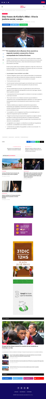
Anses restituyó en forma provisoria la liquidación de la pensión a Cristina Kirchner (11, 196)
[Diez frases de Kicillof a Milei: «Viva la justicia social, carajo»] (23, 37)
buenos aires (11, 137)
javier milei (17, 137)
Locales (16, 391)
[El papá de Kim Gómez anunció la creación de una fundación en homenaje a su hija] (23, 333)
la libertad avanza (24, 137)
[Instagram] (6, 2)
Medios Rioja (30, 394)
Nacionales (5, 13)
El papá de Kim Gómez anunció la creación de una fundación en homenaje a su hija (20, 347)
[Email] (3, 60)
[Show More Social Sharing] (29, 25)
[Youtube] (8, 2)
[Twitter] (3, 57)
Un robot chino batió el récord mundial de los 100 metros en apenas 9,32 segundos (27, 360)
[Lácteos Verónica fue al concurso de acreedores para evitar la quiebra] (12, 164)
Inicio (3, 10)
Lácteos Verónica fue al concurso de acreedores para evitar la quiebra (10, 174)
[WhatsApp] (3, 63)
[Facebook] (2, 2)
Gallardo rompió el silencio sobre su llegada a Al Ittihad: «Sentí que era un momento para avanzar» (33, 150)
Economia (4, 171)
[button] (2, 7)
